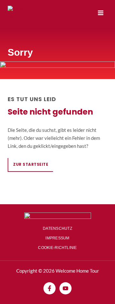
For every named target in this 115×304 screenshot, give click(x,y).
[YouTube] (65, 288)
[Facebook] (49, 288)
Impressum (57, 238)
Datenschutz (57, 228)
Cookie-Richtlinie (57, 247)
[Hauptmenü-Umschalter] (100, 13)
